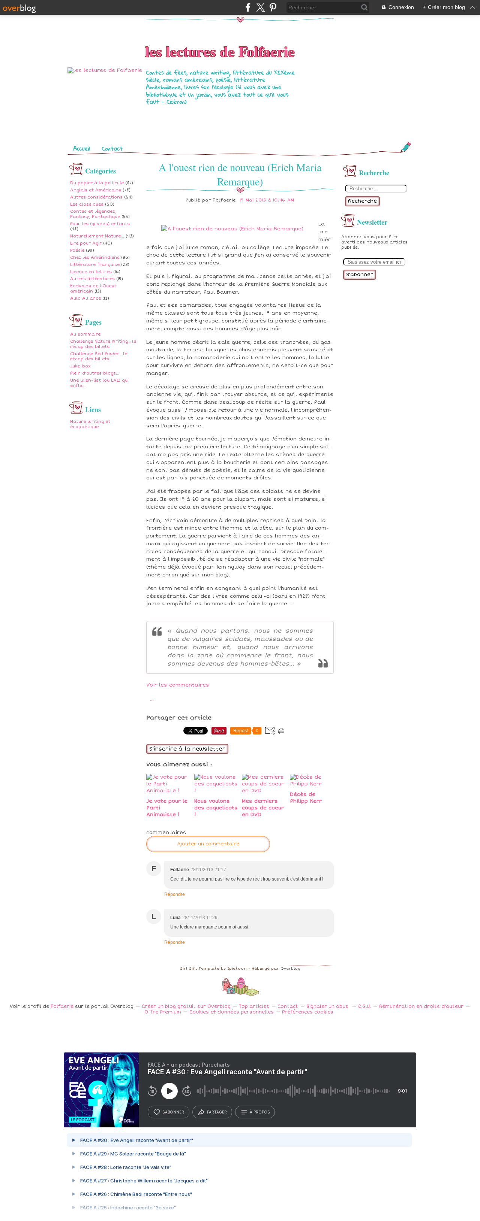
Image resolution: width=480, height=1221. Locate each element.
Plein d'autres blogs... (94, 373)
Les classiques (87, 204)
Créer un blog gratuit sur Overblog (186, 1006)
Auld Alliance (85, 298)
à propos (260, 1112)
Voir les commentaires (177, 685)
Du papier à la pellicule (97, 183)
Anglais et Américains (95, 190)
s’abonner (173, 1112)
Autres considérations (96, 197)
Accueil (81, 148)
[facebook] (248, 7)
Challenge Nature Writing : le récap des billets (103, 344)
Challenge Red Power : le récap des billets (98, 356)
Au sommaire (85, 334)
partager (217, 1112)
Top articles (254, 1006)
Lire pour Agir (86, 243)
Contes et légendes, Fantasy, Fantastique (95, 214)
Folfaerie (62, 1006)
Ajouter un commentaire (208, 844)
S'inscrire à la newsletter (187, 749)
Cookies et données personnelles (231, 1012)
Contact (112, 148)
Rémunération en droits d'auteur (421, 1006)
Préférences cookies (307, 1012)
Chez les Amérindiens (95, 257)
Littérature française (95, 264)
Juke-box (80, 366)
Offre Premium (162, 1012)
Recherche (362, 201)
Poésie (77, 250)
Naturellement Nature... (97, 236)
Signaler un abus (328, 1006)
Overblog (290, 968)
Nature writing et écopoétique (90, 424)
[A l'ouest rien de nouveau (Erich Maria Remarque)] (232, 229)
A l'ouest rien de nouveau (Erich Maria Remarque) (240, 174)
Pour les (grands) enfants (100, 223)
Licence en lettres (91, 271)
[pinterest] (273, 7)
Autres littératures (92, 278)
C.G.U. (364, 1006)
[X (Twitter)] (260, 7)
